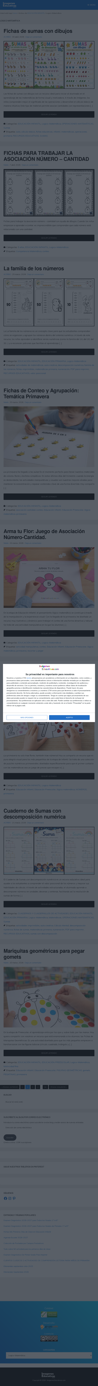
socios (29, 678)
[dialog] (49, 693)
